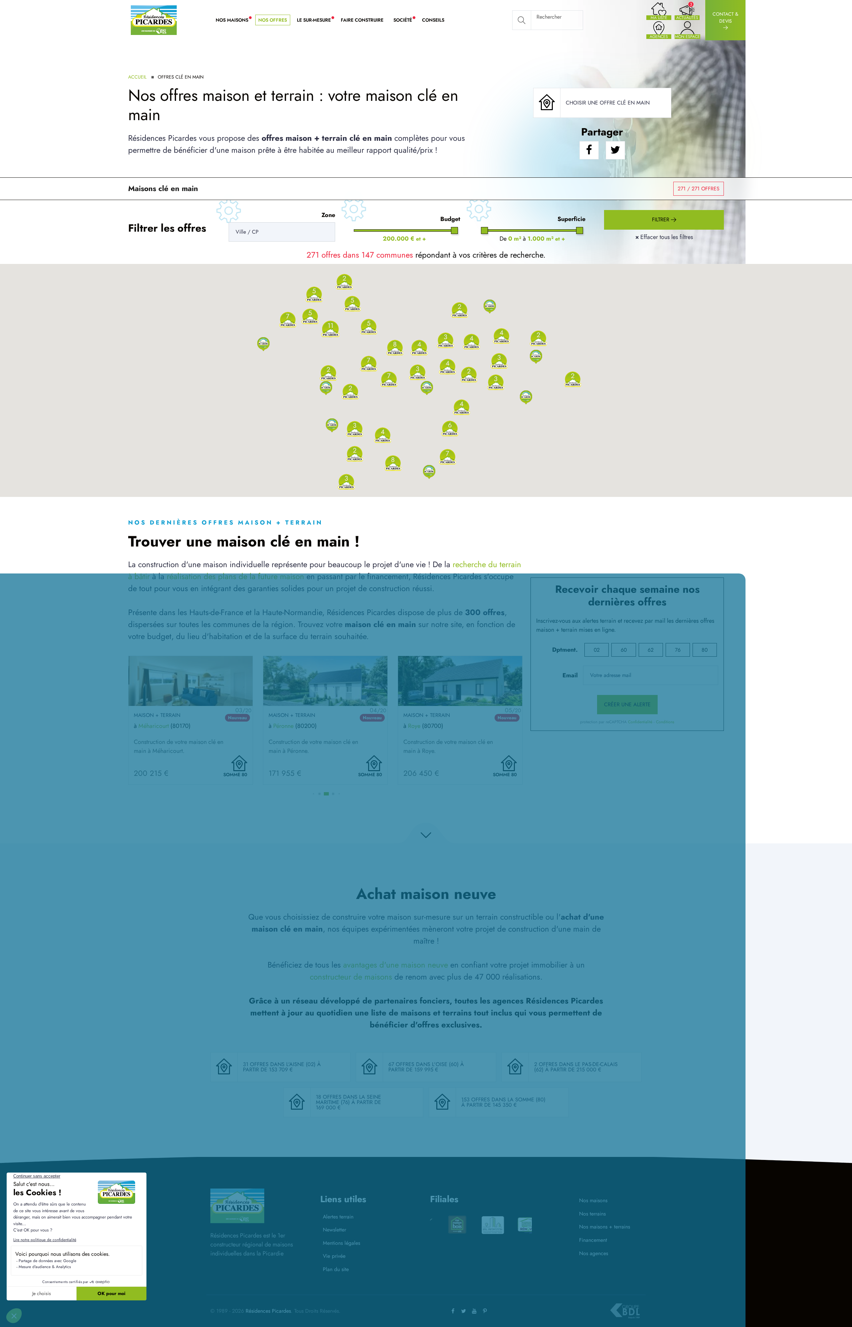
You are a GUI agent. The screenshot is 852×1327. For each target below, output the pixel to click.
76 (678, 650)
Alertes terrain (338, 1216)
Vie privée (334, 1256)
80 (705, 650)
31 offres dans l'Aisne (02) (280, 1064)
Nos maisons (593, 1200)
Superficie (571, 219)
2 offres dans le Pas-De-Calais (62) (576, 1066)
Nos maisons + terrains (604, 1226)
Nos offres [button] (272, 20)
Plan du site (336, 1269)
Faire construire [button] (362, 20)
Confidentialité (640, 722)
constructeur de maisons (351, 977)
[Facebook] (453, 1311)
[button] (263, 343)
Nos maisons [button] (234, 20)
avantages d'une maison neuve (395, 965)
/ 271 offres (699, 188)
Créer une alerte (627, 704)
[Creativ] (481, 1224)
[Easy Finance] (445, 1224)
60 (624, 650)
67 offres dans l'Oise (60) (424, 1064)
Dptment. (565, 649)
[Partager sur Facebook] (589, 150)
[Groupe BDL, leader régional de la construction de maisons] (625, 1311)
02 (597, 650)
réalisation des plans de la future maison (235, 576)
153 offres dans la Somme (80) (503, 1099)
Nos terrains (592, 1213)
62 (651, 650)
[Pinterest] (485, 1311)
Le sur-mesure (316, 20)
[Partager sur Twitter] (615, 150)
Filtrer (661, 219)
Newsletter (334, 1229)
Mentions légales (341, 1243)
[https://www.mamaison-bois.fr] (516, 1224)
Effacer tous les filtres (664, 237)
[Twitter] (463, 1311)
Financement (593, 1240)
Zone (328, 215)
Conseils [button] (433, 20)
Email (570, 675)
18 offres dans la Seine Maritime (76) (348, 1099)
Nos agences (593, 1253)
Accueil (137, 77)
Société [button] (405, 20)
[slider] (454, 230)
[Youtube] (474, 1311)
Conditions (665, 722)
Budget (450, 219)
